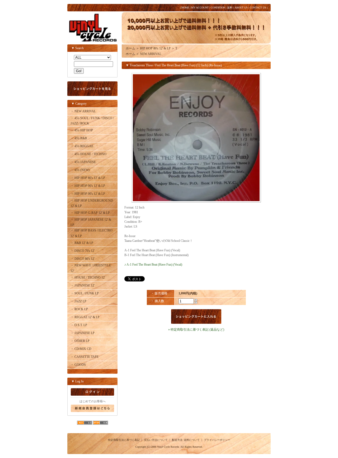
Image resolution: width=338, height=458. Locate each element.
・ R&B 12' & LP (82, 243)
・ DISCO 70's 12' (83, 251)
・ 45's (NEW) (80, 170)
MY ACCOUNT (200, 7)
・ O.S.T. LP (79, 325)
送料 (229, 7)
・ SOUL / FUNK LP (85, 293)
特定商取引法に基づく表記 (124, 439)
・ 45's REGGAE (82, 146)
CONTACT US (258, 7)
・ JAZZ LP (78, 301)
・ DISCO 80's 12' (83, 259)
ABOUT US (241, 7)
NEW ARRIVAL (150, 54)
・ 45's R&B (79, 138)
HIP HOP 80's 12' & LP (155, 48)
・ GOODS (78, 365)
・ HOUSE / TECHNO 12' (88, 277)
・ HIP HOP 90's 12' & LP (88, 186)
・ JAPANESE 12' (83, 285)
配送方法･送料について (186, 439)
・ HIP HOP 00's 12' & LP (88, 194)
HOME (185, 7)
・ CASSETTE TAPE (84, 357)
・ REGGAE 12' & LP (85, 317)
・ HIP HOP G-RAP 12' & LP (90, 213)
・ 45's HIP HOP (82, 130)
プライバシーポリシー (217, 439)
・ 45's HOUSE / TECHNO (88, 154)
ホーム (130, 48)
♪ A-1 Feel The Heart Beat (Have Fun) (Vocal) (153, 264)
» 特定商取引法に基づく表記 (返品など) (196, 329)
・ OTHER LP (80, 341)
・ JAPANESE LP (83, 333)
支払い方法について (156, 439)
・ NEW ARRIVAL (83, 111)
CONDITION (218, 7)
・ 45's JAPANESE (83, 162)
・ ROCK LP (79, 309)
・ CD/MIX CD (81, 349)
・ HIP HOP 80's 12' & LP (88, 178)
